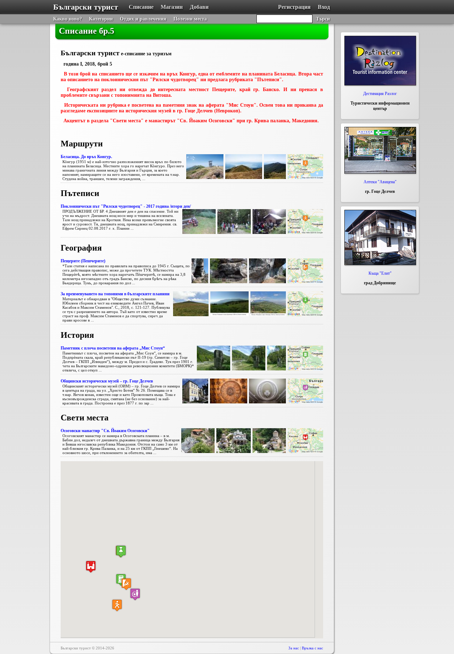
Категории (101, 19)
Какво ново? (67, 19)
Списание (141, 7)
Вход (324, 7)
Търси (323, 19)
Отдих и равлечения (143, 19)
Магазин (172, 7)
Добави (199, 7)
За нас (293, 648)
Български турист (85, 6)
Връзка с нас (312, 648)
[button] (126, 584)
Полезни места (190, 19)
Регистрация (294, 7)
